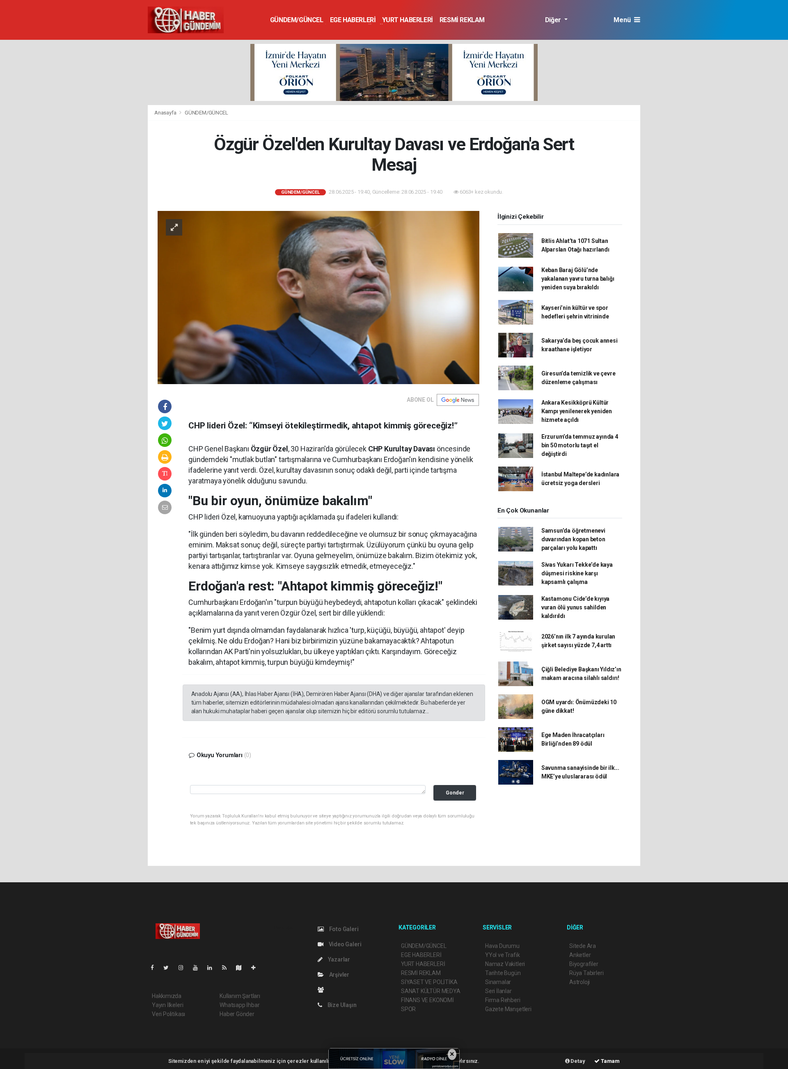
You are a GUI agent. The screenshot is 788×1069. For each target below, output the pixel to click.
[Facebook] (155, 967)
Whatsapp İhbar (239, 1005)
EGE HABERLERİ (353, 20)
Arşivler (338, 974)
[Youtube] (198, 967)
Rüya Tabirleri (586, 973)
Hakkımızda (166, 996)
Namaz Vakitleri (505, 964)
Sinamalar (498, 982)
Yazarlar (338, 959)
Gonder (455, 793)
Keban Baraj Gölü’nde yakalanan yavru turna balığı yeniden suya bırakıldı (577, 279)
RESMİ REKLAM (462, 20)
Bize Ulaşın (341, 1005)
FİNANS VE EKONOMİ (427, 1000)
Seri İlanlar (498, 991)
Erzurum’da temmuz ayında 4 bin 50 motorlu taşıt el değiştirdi (579, 445)
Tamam (610, 1061)
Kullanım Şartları (240, 996)
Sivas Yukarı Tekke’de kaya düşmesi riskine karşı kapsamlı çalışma (577, 573)
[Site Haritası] (242, 967)
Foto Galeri (343, 929)
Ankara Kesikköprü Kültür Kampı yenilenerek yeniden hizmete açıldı (576, 411)
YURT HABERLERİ (407, 20)
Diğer (554, 20)
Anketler (580, 955)
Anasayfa (165, 113)
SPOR (408, 1009)
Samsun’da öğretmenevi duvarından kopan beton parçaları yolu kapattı (573, 539)
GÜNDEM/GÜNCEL (296, 20)
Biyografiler (583, 964)
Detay (577, 1061)
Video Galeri (344, 944)
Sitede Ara (582, 946)
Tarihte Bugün (503, 973)
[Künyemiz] (323, 990)
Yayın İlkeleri (167, 1005)
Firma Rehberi (502, 1000)
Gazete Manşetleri (508, 1009)
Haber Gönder (237, 1014)
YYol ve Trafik (502, 955)
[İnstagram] (184, 967)
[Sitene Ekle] (256, 967)
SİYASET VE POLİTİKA (429, 982)
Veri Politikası (168, 1014)
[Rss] (227, 967)
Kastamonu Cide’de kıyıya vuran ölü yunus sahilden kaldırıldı (575, 607)
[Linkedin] (213, 967)
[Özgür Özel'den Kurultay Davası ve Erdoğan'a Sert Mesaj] (318, 296)
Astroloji (579, 982)
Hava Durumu (502, 946)
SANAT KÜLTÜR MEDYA (430, 991)
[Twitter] (169, 967)
